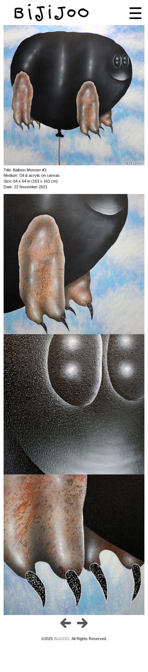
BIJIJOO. (62, 638)
